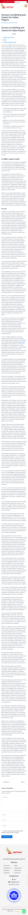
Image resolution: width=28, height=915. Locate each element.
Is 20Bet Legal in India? (8, 37)
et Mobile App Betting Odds (9, 42)
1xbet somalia (21, 342)
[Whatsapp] (24, 911)
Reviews (5, 39)
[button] (26, 6)
